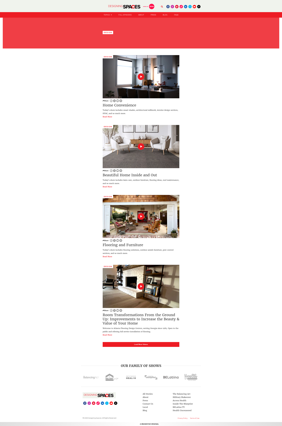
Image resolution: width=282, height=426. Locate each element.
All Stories (148, 394)
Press (153, 15)
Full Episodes (125, 15)
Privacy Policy (182, 418)
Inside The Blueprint (183, 404)
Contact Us (148, 404)
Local (145, 407)
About (141, 15)
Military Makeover (182, 397)
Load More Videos (141, 344)
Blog (165, 15)
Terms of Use (194, 418)
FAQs (176, 15)
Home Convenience (119, 105)
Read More (107, 117)
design (108, 57)
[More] (120, 100)
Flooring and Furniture (123, 245)
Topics (107, 15)
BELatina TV (179, 407)
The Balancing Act (181, 394)
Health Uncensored (182, 410)
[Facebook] (111, 100)
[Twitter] (114, 100)
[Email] (117, 100)
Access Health (179, 400)
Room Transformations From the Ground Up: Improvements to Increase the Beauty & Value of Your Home (141, 319)
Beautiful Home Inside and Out (130, 175)
